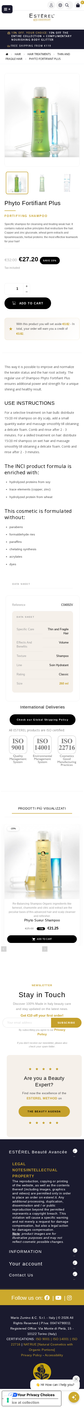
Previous (3, 183)
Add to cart (30, 303)
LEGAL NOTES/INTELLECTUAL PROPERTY (35, 1170)
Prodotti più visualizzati (42, 808)
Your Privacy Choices (36, 1395)
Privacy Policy (32, 1355)
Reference (18, 605)
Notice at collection (22, 1402)
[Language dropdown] (60, 5)
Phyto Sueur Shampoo (42, 920)
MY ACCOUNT (51, 5)
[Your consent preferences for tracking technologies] (8, 1400)
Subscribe (66, 1022)
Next (81, 183)
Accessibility (54, 1355)
